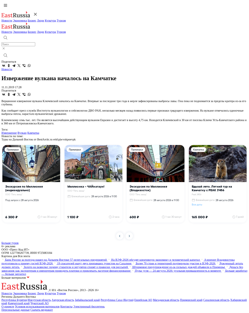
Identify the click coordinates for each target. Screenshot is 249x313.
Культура (50, 20)
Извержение (9, 132)
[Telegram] (14, 65)
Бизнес (32, 20)
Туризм (61, 20)
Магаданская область (166, 299)
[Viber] (24, 65)
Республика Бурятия (14, 299)
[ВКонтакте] (3, 65)
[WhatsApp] (29, 65)
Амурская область (63, 299)
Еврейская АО (143, 299)
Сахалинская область (216, 299)
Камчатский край (19, 303)
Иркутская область (39, 299)
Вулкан (22, 132)
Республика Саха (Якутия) (117, 299)
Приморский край (191, 299)
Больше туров (10, 243)
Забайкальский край (87, 299)
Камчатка (33, 132)
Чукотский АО (39, 303)
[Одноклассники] (9, 65)
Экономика (20, 20)
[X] (19, 65)
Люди (40, 20)
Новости (6, 20)
